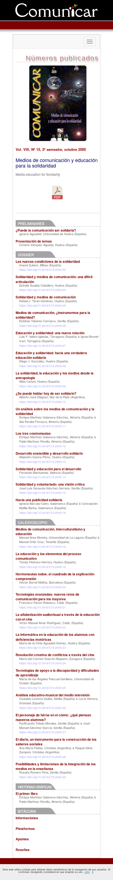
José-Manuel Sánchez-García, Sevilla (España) (55, 725)
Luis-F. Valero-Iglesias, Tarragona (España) (48, 336)
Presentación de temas (34, 241)
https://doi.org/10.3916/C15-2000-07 (42, 346)
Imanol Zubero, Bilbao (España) (40, 265)
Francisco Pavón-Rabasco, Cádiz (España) (48, 602)
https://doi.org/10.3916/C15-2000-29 (42, 777)
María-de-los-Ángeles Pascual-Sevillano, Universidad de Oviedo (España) (56, 681)
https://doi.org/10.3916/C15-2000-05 (42, 305)
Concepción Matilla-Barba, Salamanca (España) (58, 505)
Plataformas (25, 828)
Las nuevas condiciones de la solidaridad (48, 261)
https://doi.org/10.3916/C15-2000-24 (42, 663)
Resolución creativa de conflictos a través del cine (55, 654)
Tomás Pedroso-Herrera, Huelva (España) (47, 562)
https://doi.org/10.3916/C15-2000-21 (42, 607)
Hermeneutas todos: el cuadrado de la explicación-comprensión (55, 576)
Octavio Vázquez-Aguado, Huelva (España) (48, 245)
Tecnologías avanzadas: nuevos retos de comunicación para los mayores (47, 596)
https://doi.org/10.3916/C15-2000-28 (42, 757)
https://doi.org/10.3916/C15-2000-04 (42, 290)
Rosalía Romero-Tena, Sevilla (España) (45, 772)
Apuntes (22, 838)
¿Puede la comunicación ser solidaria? (46, 230)
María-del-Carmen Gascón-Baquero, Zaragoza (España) (57, 658)
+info (87, 872)
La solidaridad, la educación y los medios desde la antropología (55, 375)
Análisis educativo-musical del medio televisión (53, 695)
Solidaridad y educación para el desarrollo (48, 468)
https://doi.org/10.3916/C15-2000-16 (42, 513)
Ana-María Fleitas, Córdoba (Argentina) (45, 748)
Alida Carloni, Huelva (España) (39, 381)
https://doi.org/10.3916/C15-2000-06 (42, 326)
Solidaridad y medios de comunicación (46, 297)
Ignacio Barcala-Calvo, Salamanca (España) (48, 503)
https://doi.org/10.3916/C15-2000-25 (42, 688)
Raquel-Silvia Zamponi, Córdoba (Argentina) (55, 750)
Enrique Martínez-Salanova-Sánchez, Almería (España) (56, 417)
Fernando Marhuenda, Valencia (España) (46, 472)
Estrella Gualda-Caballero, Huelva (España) (48, 285)
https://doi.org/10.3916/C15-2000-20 (42, 587)
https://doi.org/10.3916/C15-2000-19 (42, 567)
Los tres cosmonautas (33, 433)
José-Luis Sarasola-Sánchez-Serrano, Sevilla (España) (56, 488)
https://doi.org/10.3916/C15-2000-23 (42, 648)
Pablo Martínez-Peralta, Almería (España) (47, 441)
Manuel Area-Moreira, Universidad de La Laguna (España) (58, 537)
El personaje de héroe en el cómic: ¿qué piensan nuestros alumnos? (53, 717)
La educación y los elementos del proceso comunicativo (48, 556)
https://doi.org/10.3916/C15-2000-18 (42, 547)
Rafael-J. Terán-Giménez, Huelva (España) (48, 301)
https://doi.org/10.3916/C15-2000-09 (42, 386)
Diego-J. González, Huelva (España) (43, 361)
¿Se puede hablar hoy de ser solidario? (46, 393)
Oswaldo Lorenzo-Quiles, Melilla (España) (47, 698)
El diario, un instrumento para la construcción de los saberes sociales (56, 741)
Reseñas (23, 849)
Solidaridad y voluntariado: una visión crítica (50, 484)
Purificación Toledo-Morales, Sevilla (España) (49, 723)
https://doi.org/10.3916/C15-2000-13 (42, 462)
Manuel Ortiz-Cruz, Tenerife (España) (44, 541)
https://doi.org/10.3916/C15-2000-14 (42, 477)
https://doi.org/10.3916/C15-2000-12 (42, 446)
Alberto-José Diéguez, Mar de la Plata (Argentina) (52, 397)
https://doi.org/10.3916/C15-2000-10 (42, 402)
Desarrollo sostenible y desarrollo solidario (49, 453)
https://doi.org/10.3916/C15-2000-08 (42, 366)
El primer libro (27, 793)
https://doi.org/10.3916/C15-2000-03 (42, 270)
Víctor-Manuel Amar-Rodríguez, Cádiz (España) (51, 623)
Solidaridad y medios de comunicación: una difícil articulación (54, 279)
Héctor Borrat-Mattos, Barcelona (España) (47, 582)
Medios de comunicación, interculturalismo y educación (50, 531)
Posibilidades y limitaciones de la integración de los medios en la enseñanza (56, 766)
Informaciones (27, 817)
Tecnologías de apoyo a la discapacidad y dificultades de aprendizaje (57, 672)
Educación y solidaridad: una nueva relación (50, 332)
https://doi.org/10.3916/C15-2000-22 (42, 627)
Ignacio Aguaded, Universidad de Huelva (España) (52, 234)
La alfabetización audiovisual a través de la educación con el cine (58, 617)
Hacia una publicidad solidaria (39, 499)
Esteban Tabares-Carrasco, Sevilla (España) (49, 321)
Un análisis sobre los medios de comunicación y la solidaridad (55, 411)
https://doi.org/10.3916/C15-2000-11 (42, 426)
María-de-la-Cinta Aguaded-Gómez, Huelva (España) (54, 643)
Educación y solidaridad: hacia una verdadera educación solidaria (51, 355)
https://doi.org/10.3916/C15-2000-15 (42, 493)
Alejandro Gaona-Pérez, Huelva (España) (47, 457)
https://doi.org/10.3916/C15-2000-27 (42, 732)
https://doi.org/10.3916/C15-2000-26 (42, 708)
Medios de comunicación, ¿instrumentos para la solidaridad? (53, 315)
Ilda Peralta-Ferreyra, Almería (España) (45, 421)
